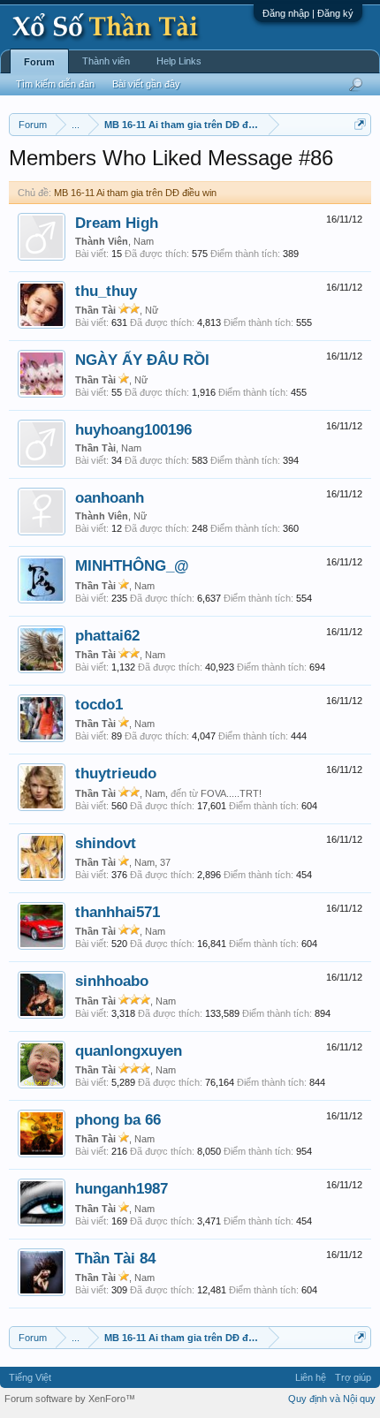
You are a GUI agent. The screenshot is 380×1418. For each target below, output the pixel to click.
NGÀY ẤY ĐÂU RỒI (142, 359)
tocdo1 (99, 704)
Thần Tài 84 (115, 1258)
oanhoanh (109, 497)
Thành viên (106, 61)
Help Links (178, 61)
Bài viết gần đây (146, 84)
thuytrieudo (115, 773)
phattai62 (107, 635)
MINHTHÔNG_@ (132, 565)
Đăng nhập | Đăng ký (307, 13)
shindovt (105, 843)
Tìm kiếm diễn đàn (55, 84)
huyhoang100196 (133, 429)
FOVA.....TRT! (231, 793)
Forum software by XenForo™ (69, 1398)
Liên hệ (310, 1377)
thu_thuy (106, 291)
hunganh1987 (121, 1188)
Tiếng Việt (30, 1377)
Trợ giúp (353, 1377)
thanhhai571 (117, 912)
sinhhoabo (111, 981)
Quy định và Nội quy (332, 1398)
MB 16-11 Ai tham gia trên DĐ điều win (135, 192)
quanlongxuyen (128, 1050)
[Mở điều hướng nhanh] (360, 124)
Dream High (116, 222)
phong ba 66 (118, 1119)
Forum (39, 62)
